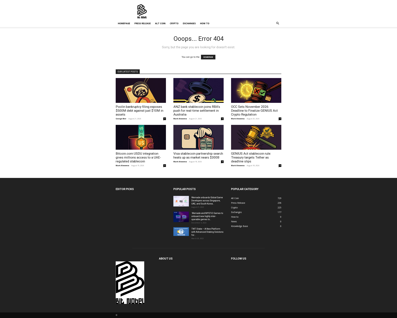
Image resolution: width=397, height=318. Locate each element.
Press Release (142, 23)
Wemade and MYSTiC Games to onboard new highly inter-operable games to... (207, 216)
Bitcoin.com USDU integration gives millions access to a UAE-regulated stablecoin (138, 157)
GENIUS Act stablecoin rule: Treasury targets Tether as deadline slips (251, 157)
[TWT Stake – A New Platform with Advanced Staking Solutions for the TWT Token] (181, 231)
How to (204, 23)
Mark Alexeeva (180, 118)
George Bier (121, 118)
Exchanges (189, 23)
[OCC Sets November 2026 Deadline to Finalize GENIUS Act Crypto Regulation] (256, 90)
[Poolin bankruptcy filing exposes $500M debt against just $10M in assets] (141, 90)
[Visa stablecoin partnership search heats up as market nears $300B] (198, 137)
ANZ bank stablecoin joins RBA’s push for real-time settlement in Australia (196, 110)
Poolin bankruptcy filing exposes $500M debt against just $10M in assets (139, 110)
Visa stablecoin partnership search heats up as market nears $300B (198, 155)
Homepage (124, 23)
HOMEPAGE (208, 57)
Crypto (174, 23)
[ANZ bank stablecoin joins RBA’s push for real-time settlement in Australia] (198, 90)
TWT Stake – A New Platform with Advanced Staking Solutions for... (207, 232)
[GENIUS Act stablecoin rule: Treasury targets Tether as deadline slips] (256, 137)
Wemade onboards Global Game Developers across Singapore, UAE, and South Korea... (207, 200)
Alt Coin (160, 23)
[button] (277, 23)
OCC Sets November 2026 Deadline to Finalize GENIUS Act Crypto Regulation (254, 110)
